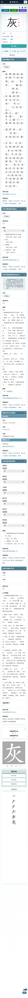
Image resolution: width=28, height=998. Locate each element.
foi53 (4, 479)
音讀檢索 (23, 10)
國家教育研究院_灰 (9, 446)
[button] (19, 7)
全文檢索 (14, 10)
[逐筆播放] (12, 766)
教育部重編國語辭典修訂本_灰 (12, 398)
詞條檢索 (5, 10)
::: (0, 4)
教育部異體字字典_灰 (9, 712)
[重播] (16, 766)
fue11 (4, 511)
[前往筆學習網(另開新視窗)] (20, 766)
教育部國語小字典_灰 (9, 194)
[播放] (7, 766)
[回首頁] (14, 2)
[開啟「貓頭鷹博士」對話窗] (24, 991)
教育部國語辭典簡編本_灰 (11, 260)
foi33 (4, 490)
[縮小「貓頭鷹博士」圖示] (26, 990)
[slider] (14, 230)
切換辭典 (13, 55)
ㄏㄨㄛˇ (11, 33)
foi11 (4, 500)
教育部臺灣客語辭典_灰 (10, 551)
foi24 (4, 468)
